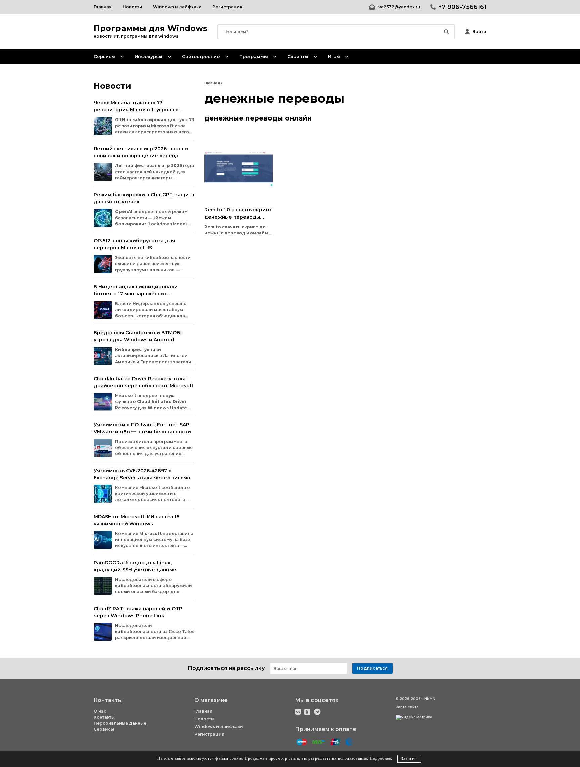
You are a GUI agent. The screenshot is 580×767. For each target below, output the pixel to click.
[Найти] (446, 31)
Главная (203, 711)
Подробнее (380, 758)
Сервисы (104, 729)
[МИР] (318, 742)
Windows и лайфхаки (218, 726)
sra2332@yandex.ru (398, 6)
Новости (204, 718)
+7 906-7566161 (462, 7)
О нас (100, 711)
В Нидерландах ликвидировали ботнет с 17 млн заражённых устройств (136, 294)
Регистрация (209, 734)
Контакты (104, 717)
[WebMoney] (349, 742)
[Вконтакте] (298, 712)
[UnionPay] (335, 742)
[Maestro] (301, 742)
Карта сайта (407, 707)
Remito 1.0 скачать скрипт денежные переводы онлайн (238, 217)
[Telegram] (317, 712)
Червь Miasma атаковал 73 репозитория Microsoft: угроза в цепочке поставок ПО (136, 110)
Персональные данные (120, 723)
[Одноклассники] (307, 712)
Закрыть (409, 758)
